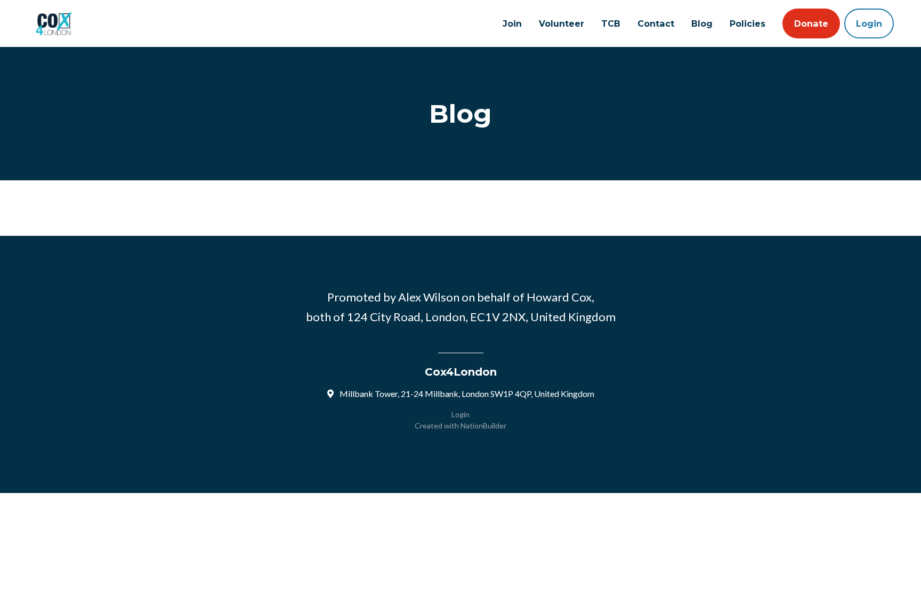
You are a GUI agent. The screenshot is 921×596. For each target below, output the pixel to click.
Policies (747, 23)
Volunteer (561, 23)
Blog (702, 23)
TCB (610, 23)
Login (869, 23)
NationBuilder (483, 425)
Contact (655, 23)
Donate (811, 23)
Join (512, 23)
